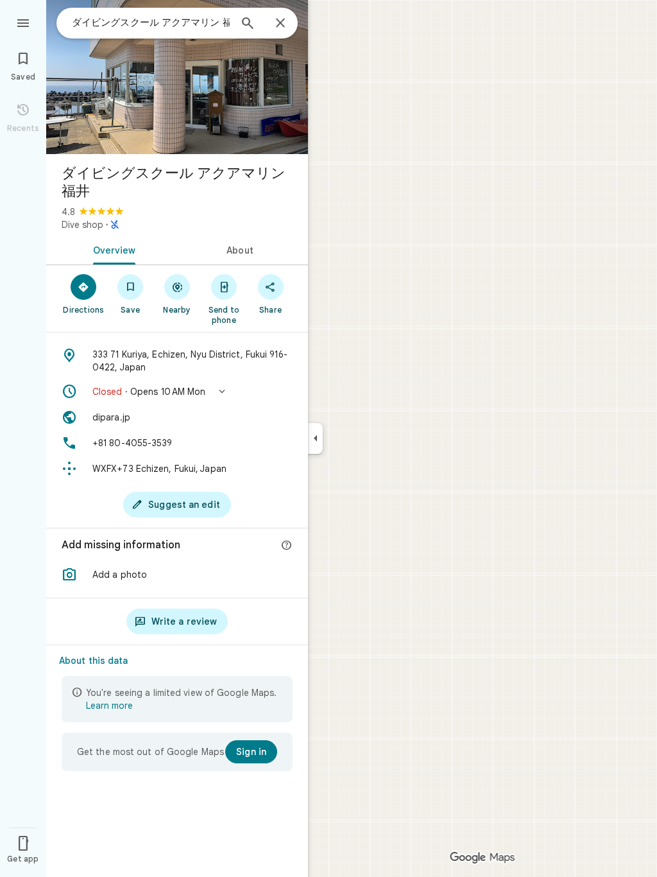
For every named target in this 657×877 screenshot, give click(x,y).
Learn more (109, 705)
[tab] (112, 249)
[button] (177, 391)
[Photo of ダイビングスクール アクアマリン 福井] (177, 77)
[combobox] (151, 22)
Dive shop (82, 224)
